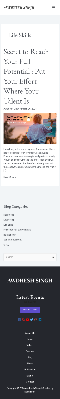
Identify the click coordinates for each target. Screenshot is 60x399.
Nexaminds (30, 391)
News (30, 363)
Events (30, 375)
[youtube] (28, 319)
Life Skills (8, 225)
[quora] (24, 319)
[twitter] (32, 319)
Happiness (9, 215)
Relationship (10, 235)
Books (30, 339)
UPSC (6, 245)
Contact (30, 381)
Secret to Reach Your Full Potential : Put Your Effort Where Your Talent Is (26, 76)
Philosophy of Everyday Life (17, 229)
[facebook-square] (20, 319)
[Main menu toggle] (53, 7)
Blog (30, 357)
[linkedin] (40, 319)
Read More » (10, 177)
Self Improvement (13, 239)
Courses (30, 351)
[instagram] (36, 319)
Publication (30, 369)
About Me (30, 333)
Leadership (9, 219)
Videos (30, 345)
